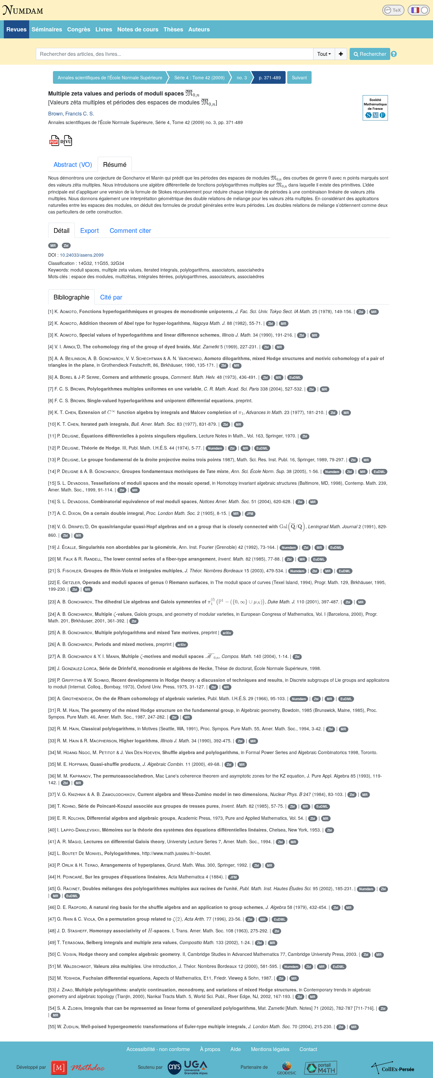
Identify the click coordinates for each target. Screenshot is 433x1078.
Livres (103, 29)
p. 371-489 (270, 77)
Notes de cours (137, 29)
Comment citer (130, 230)
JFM (250, 513)
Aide (235, 1049)
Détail (61, 230)
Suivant (299, 77)
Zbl (66, 245)
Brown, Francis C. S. (71, 113)
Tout (322, 53)
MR (53, 245)
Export (89, 230)
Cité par (111, 296)
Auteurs (199, 29)
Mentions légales (270, 1049)
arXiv (227, 632)
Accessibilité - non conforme (158, 1049)
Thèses (173, 29)
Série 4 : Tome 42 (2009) (199, 77)
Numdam (215, 448)
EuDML (295, 377)
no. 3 (242, 77)
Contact (308, 1049)
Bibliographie (71, 296)
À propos (210, 1049)
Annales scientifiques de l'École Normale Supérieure (110, 77)
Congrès (78, 29)
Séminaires (47, 29)
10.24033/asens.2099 (82, 255)
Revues (16, 29)
